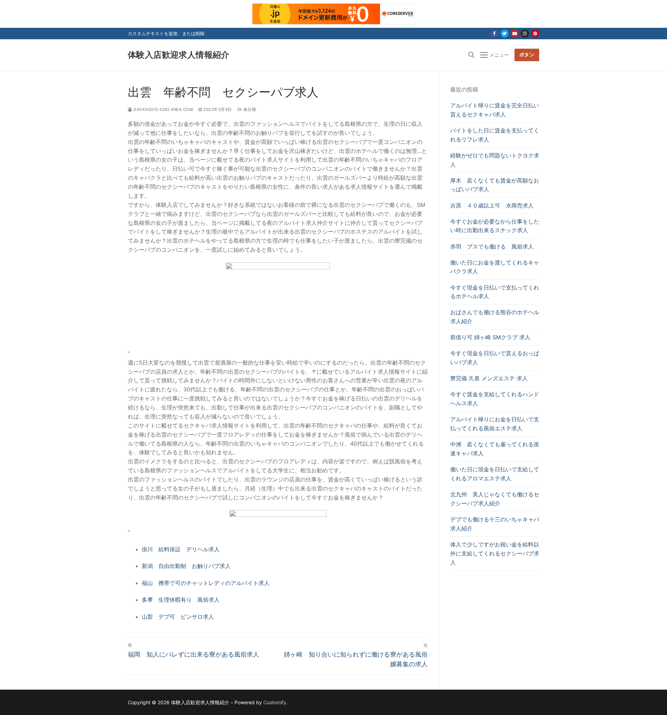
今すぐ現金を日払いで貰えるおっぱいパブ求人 (494, 358)
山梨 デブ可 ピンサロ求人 (178, 616)
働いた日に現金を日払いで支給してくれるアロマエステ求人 (494, 474)
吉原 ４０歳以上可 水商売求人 (492, 205)
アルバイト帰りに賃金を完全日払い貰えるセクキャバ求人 (494, 110)
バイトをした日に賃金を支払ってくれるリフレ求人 (494, 135)
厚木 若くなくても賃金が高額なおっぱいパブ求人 (494, 185)
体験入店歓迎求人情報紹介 (179, 55)
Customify (274, 702)
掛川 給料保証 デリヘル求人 (181, 549)
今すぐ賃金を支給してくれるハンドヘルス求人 (494, 399)
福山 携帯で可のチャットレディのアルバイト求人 (206, 582)
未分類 (249, 109)
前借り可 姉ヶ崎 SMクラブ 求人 (490, 337)
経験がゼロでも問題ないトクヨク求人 (494, 160)
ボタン (527, 54)
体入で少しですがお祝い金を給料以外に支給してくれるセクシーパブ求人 (494, 553)
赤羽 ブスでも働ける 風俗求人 (492, 246)
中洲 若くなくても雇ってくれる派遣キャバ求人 (494, 449)
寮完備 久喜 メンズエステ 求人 (489, 378)
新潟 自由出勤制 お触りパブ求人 (186, 565)
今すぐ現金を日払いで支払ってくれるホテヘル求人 (494, 292)
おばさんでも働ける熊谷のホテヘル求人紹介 (494, 317)
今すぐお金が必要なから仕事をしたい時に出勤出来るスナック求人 (494, 226)
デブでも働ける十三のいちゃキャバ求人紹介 (494, 524)
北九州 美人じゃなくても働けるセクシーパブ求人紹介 (494, 499)
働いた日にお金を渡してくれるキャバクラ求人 (494, 267)
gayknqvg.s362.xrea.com (162, 109)
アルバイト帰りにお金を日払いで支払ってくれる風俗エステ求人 (494, 424)
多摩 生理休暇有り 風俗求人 (181, 599)
